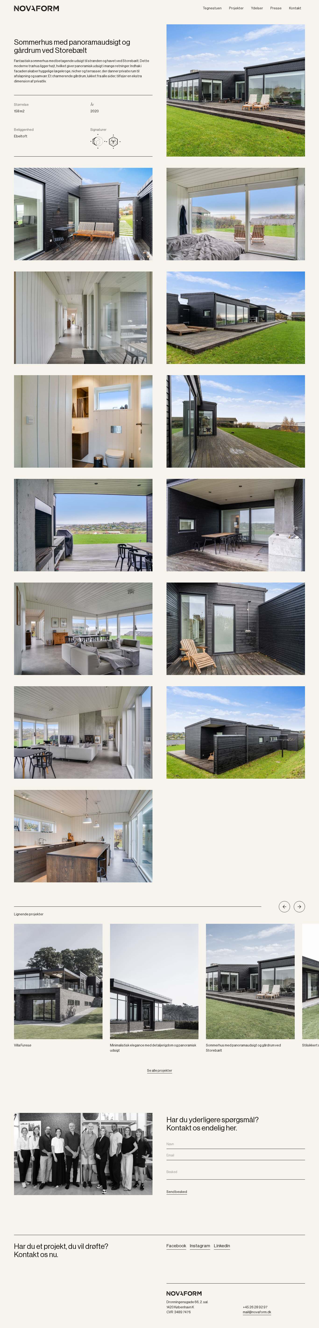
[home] (51, 8)
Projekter (236, 8)
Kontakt (295, 8)
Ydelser (257, 8)
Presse (276, 8)
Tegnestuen (212, 8)
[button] (284, 906)
